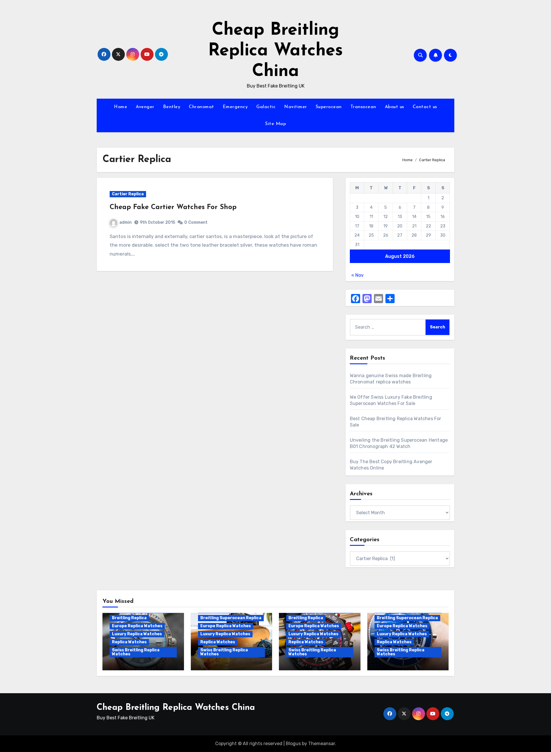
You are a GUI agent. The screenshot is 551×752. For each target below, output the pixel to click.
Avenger (145, 107)
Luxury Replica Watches (137, 634)
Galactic (266, 107)
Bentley (172, 107)
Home (120, 107)
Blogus (293, 743)
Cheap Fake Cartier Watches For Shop (173, 207)
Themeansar (321, 743)
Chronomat (201, 107)
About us (394, 107)
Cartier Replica (128, 194)
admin (125, 222)
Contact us (425, 107)
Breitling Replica (129, 617)
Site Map (275, 124)
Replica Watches (129, 642)
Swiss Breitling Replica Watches (136, 652)
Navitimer (295, 107)
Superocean (329, 107)
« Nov (357, 275)
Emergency (235, 107)
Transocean (363, 107)
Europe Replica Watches (137, 626)
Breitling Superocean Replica (230, 617)
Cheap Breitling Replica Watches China (275, 51)
